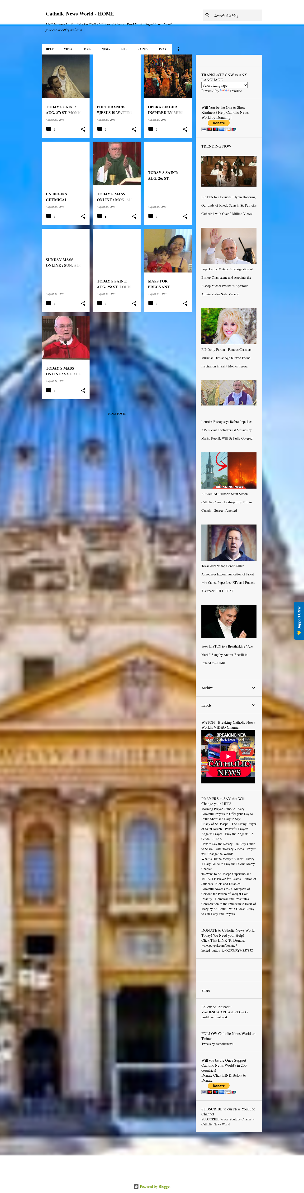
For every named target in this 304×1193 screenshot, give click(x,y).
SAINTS (143, 49)
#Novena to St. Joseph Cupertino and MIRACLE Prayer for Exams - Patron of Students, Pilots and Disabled (228, 878)
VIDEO (68, 49)
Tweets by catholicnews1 (218, 1043)
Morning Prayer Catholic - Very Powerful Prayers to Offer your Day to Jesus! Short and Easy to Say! (227, 814)
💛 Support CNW (299, 620)
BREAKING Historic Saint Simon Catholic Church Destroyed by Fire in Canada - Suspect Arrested (226, 502)
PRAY (163, 49)
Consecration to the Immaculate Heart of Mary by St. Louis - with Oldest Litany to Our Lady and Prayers (228, 908)
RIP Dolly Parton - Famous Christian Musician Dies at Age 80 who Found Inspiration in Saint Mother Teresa (226, 357)
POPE (87, 49)
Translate (236, 91)
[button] (83, 129)
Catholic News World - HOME (80, 13)
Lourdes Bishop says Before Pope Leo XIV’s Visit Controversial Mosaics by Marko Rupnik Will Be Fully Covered (226, 430)
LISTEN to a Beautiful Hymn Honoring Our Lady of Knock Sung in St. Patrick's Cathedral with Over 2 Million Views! (228, 205)
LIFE (124, 49)
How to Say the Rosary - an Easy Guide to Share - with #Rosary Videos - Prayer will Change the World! (228, 849)
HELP (49, 49)
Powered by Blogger (155, 1186)
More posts (117, 413)
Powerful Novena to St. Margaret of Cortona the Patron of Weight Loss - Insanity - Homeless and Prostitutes (225, 893)
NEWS (106, 49)
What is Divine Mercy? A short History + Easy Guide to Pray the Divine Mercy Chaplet (228, 863)
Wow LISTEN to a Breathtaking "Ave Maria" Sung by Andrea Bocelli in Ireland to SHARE (227, 654)
